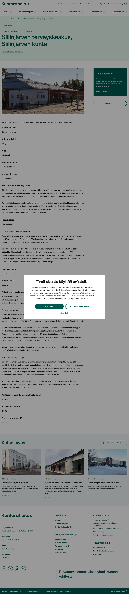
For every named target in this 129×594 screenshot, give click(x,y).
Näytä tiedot (64, 313)
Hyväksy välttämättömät (79, 306)
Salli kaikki (49, 306)
